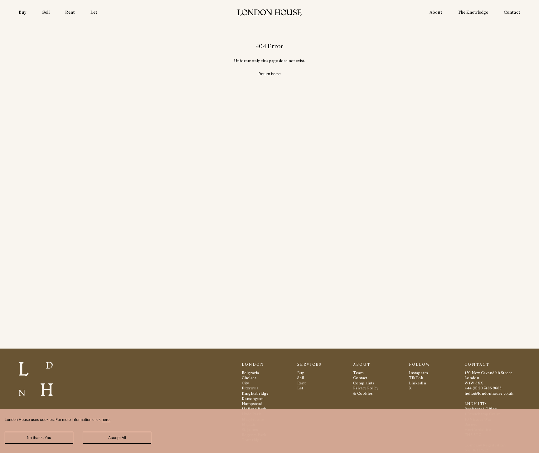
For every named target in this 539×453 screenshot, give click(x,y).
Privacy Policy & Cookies (365, 391)
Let (93, 12)
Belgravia (250, 372)
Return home (270, 73)
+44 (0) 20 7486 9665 (483, 388)
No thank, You (39, 437)
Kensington (253, 398)
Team (358, 372)
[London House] (269, 13)
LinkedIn (417, 383)
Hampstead (252, 403)
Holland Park (254, 409)
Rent (70, 12)
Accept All (117, 437)
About (436, 12)
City (245, 383)
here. (106, 419)
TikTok (416, 377)
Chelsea (249, 377)
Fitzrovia (250, 388)
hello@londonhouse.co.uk (488, 393)
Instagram (418, 372)
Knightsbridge (255, 393)
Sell (46, 12)
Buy (23, 12)
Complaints (363, 383)
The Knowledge (473, 12)
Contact (512, 12)
